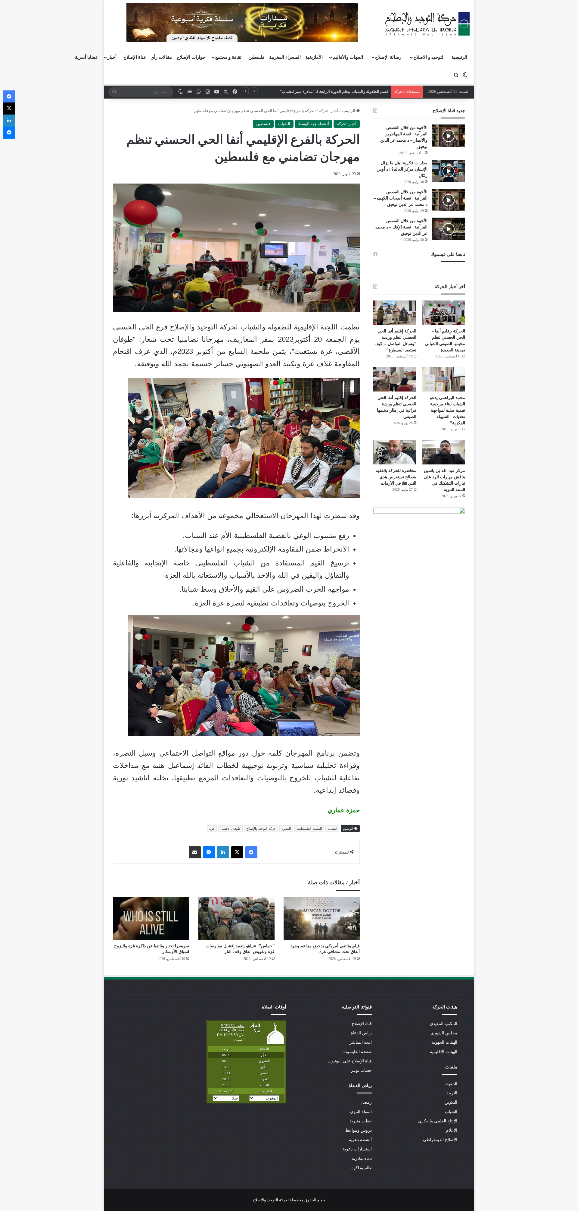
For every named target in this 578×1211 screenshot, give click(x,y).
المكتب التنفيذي (443, 1023)
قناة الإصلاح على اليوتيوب (350, 1061)
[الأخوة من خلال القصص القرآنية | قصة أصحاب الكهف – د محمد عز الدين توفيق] (448, 200)
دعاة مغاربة (362, 1158)
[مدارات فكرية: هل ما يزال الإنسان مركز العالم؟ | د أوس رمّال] (448, 171)
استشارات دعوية (357, 1149)
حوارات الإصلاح (191, 57)
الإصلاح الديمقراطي (440, 1139)
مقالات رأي (161, 57)
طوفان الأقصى (230, 828)
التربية (451, 1093)
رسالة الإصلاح (388, 57)
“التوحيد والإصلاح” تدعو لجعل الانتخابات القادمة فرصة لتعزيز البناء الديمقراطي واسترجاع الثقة (312, 91)
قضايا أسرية (86, 57)
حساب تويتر (361, 1070)
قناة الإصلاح (134, 57)
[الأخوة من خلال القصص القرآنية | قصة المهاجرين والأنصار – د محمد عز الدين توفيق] (448, 135)
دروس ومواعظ (358, 1130)
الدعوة (451, 1083)
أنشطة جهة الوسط (313, 123)
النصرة (286, 828)
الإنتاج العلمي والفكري (437, 1121)
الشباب (284, 123)
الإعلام (451, 1130)
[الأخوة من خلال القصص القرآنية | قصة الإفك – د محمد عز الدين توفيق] (448, 229)
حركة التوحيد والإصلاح (261, 828)
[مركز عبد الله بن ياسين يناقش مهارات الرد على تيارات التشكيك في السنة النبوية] (443, 452)
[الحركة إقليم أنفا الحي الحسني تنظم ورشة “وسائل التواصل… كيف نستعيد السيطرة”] (394, 312)
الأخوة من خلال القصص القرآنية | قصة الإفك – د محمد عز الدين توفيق (401, 227)
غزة (212, 828)
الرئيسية (459, 57)
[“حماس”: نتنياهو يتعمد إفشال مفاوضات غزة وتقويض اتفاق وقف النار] (236, 918)
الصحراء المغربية (285, 57)
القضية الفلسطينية (309, 828)
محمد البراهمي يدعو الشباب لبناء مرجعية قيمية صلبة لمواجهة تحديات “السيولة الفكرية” (447, 410)
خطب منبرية (361, 1121)
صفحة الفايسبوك (357, 1051)
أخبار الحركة (328, 111)
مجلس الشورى (443, 1033)
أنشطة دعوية (360, 1139)
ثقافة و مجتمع (228, 57)
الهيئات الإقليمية (443, 1051)
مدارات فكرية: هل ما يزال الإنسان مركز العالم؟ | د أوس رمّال (402, 169)
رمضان (365, 1102)
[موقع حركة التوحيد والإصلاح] (427, 24)
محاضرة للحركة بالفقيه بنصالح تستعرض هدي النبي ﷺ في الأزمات (396, 477)
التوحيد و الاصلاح (429, 57)
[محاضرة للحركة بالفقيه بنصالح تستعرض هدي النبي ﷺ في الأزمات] (394, 452)
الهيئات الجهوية (444, 1042)
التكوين (451, 1102)
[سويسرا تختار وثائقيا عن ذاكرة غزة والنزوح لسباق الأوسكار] (151, 918)
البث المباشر (361, 1042)
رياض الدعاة (361, 1033)
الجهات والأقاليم (348, 57)
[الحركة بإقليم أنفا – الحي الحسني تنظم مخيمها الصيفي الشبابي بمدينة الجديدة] (443, 312)
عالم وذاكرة (361, 1167)
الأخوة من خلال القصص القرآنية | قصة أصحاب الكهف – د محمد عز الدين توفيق (400, 198)
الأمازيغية (314, 57)
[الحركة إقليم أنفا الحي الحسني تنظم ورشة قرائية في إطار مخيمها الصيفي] (394, 379)
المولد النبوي (361, 1111)
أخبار (112, 57)
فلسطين (256, 57)
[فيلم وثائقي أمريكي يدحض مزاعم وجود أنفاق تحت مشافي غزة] (322, 918)
